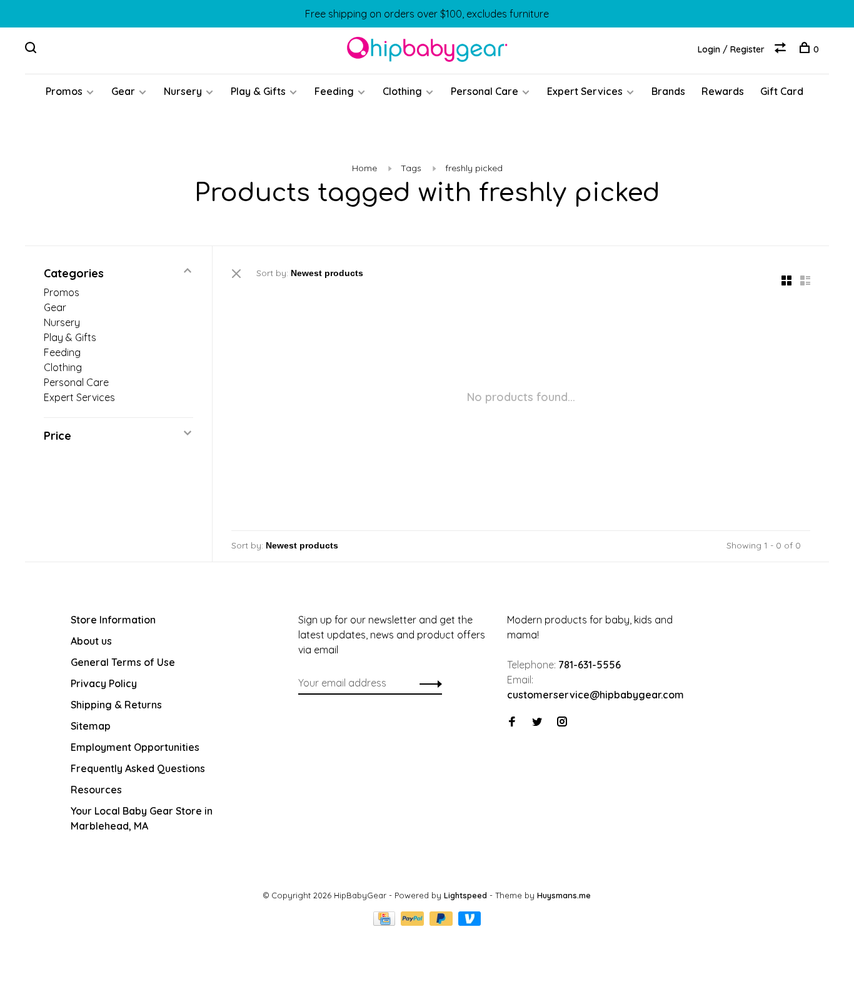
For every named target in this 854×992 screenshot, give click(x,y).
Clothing (402, 91)
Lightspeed (465, 895)
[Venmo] (469, 922)
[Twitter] (537, 722)
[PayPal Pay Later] (442, 922)
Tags (411, 168)
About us (91, 641)
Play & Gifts (258, 91)
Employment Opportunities (135, 747)
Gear (123, 91)
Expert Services (585, 91)
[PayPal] (413, 922)
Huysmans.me (564, 895)
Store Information (113, 619)
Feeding (334, 91)
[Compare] (782, 49)
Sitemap (91, 726)
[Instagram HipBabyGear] (562, 722)
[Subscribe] (427, 683)
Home (364, 168)
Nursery (183, 91)
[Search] (32, 49)
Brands (668, 91)
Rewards (722, 91)
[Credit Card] (385, 922)
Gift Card (781, 91)
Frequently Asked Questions (138, 768)
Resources (96, 789)
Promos (64, 91)
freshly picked (474, 168)
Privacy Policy (104, 683)
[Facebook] (512, 722)
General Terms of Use (123, 662)
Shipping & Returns (116, 704)
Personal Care (484, 91)
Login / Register (731, 49)
